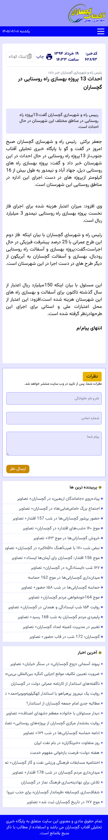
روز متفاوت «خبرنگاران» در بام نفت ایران (68, 743)
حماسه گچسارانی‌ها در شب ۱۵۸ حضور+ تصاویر (62, 588)
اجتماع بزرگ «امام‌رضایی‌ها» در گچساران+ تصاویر (61, 509)
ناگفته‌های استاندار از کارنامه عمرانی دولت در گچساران (57, 684)
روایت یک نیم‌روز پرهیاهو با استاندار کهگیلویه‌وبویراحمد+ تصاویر (54, 694)
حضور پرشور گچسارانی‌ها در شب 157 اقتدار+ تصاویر (58, 519)
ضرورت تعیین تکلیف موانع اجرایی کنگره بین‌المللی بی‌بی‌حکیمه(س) (54, 674)
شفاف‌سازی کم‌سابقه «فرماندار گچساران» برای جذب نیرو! (55, 792)
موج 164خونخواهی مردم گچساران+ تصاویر (65, 598)
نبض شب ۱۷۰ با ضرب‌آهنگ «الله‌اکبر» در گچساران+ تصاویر (54, 548)
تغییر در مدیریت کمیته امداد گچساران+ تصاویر (63, 627)
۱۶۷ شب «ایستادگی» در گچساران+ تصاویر (67, 568)
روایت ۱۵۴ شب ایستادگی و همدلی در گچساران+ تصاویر (55, 607)
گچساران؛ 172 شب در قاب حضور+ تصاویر (66, 637)
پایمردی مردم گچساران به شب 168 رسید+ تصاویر (60, 617)
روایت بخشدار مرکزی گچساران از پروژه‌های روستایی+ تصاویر (54, 723)
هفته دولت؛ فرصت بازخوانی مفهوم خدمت (66, 753)
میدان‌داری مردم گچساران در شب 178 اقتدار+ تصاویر (57, 773)
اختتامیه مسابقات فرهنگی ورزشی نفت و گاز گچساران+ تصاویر (54, 763)
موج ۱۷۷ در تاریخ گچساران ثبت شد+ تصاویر (65, 802)
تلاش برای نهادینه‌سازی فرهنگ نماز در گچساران (62, 783)
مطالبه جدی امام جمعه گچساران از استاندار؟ (64, 704)
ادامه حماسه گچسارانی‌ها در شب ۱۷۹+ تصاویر (63, 733)
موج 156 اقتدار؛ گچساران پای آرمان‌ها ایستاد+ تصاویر (57, 558)
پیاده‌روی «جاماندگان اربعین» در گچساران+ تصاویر (60, 499)
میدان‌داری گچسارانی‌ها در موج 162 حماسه (65, 578)
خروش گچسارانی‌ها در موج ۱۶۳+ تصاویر (68, 538)
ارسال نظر (18, 469)
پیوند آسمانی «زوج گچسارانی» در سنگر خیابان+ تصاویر (56, 664)
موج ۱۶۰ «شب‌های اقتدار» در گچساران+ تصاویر (63, 529)
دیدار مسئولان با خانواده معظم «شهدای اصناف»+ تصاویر (54, 714)
